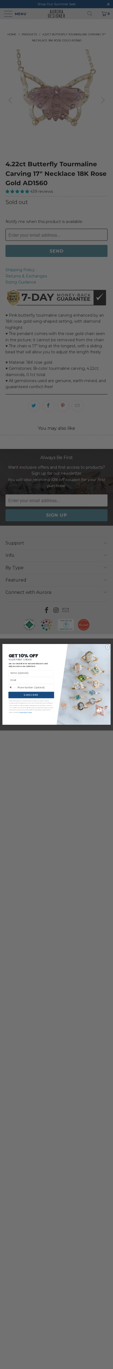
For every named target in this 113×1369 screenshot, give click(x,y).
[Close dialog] (107, 647)
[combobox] (12, 688)
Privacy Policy (23, 712)
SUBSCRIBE (31, 695)
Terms (30, 712)
